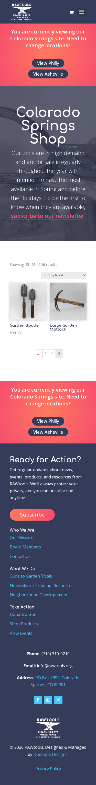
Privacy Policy (48, 768)
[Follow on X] (58, 700)
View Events (21, 633)
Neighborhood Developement (39, 594)
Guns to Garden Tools (31, 576)
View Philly (48, 63)
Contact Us (20, 556)
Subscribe (32, 514)
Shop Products (24, 624)
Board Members (25, 547)
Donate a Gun (23, 614)
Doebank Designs (50, 754)
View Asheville (48, 74)
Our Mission (21, 537)
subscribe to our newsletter (47, 215)
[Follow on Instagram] (48, 700)
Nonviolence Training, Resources (41, 585)
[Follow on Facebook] (38, 700)
